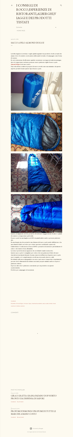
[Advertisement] (36, 372)
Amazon (26, 303)
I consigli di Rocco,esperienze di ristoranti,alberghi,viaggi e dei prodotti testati (36, 13)
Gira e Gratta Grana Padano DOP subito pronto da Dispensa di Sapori (34, 397)
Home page (21, 30)
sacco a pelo (46, 303)
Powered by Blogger (38, 428)
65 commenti (20, 417)
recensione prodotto (37, 303)
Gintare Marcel (42, 432)
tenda (50, 303)
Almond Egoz (19, 303)
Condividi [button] (13, 301)
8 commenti (20, 401)
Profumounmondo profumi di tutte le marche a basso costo (33, 412)
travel (54, 303)
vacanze (22, 306)
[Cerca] (61, 5)
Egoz (30, 303)
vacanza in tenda (15, 306)
